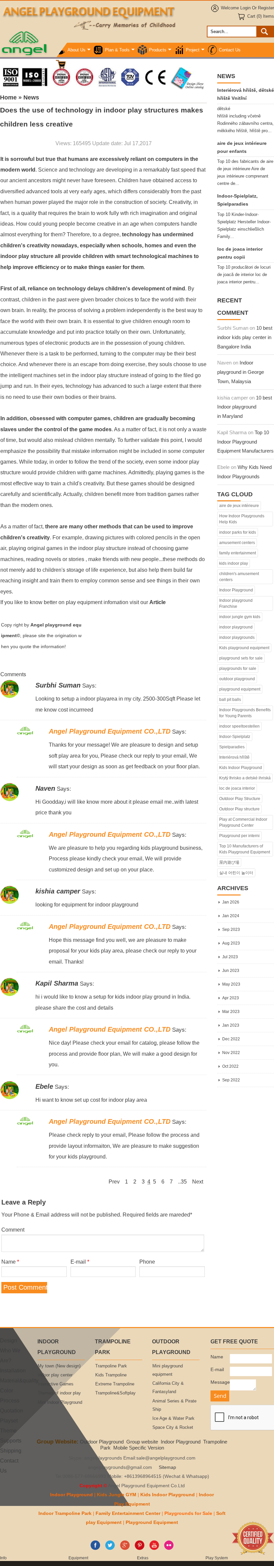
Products (157, 49)
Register (266, 8)
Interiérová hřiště (234, 757)
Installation (13, 1370)
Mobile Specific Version (138, 1448)
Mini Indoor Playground (60, 1402)
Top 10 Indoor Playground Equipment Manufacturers (245, 442)
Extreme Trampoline (114, 1384)
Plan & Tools (117, 49)
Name (10, 1262)
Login (245, 8)
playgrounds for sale (237, 668)
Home (8, 97)
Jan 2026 (230, 902)
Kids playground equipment (244, 647)
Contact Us (230, 49)
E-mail (80, 1262)
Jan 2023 (230, 1025)
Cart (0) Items (260, 16)
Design (8, 1340)
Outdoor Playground (102, 1442)
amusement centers (237, 542)
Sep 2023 (231, 929)
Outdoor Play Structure (239, 798)
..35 (182, 1182)
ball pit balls (230, 699)
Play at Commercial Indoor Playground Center (243, 822)
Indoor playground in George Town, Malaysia (240, 372)
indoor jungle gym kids (239, 616)
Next (197, 1182)
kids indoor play (233, 563)
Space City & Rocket (172, 1427)
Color (6, 1390)
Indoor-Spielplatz (234, 736)
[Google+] (125, 1548)
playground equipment (239, 689)
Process (9, 1400)
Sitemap (167, 1467)
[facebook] (95, 1548)
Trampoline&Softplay (115, 1393)
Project (192, 49)
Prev (114, 1182)
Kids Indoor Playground (240, 767)
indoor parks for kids (237, 532)
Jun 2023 (230, 970)
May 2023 (231, 984)
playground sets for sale (241, 658)
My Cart (75, 64)
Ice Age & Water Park (173, 1418)
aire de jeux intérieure (239, 505)
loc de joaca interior (237, 788)
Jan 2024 (230, 916)
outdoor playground (237, 679)
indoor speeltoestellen (239, 726)
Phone (147, 1262)
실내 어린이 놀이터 (236, 872)
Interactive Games (56, 1384)
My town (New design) (59, 1366)
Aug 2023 (231, 943)
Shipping (10, 1451)
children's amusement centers (239, 576)
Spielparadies (232, 747)
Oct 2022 (230, 1066)
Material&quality (19, 1380)
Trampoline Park (111, 1366)
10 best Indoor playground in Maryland (244, 407)
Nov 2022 (231, 1052)
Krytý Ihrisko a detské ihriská (245, 778)
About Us (76, 49)
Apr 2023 (230, 998)
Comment (12, 1230)
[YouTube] (154, 1548)
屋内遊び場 (229, 862)
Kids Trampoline (111, 1375)
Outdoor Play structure (239, 809)
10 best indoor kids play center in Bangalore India (244, 337)
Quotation (11, 1410)
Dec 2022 (231, 1039)
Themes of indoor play (59, 1393)
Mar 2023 (231, 1011)
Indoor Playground (236, 590)
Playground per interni (239, 835)
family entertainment (237, 553)
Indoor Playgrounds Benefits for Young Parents (245, 713)
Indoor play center (55, 1375)
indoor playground (236, 627)
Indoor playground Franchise (236, 603)
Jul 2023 (230, 957)
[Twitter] (110, 1548)
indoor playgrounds (237, 637)
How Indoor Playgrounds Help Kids (241, 519)
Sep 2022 (231, 1080)
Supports (10, 1441)
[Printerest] (139, 1548)
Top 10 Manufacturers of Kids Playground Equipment (244, 849)
